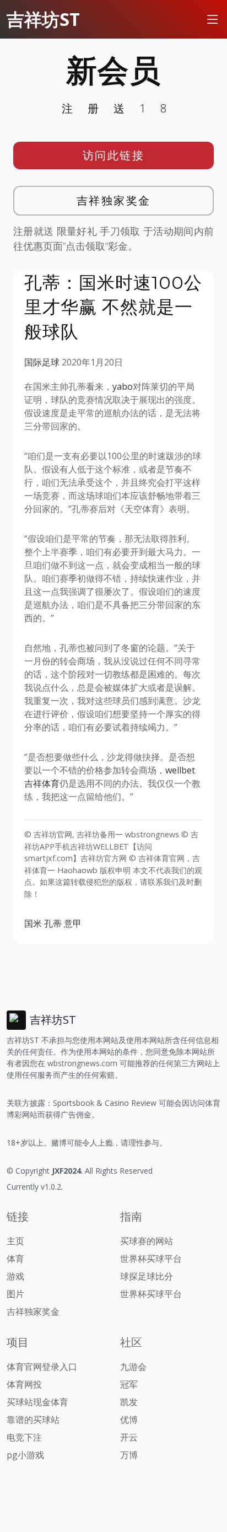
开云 (129, 1437)
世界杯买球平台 (151, 1259)
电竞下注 (24, 1437)
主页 (15, 1241)
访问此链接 (114, 155)
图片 (15, 1294)
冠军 (129, 1384)
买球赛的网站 (146, 1241)
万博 (129, 1455)
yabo (122, 386)
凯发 (129, 1402)
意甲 (73, 923)
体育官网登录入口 (42, 1367)
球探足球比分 (146, 1276)
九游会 (133, 1367)
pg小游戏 (25, 1455)
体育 (15, 1259)
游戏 (15, 1276)
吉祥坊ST (43, 19)
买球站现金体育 (37, 1402)
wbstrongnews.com (82, 1063)
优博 (129, 1419)
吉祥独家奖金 (114, 200)
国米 (33, 923)
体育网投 (24, 1384)
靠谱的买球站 (33, 1419)
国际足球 (42, 362)
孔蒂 (53, 923)
